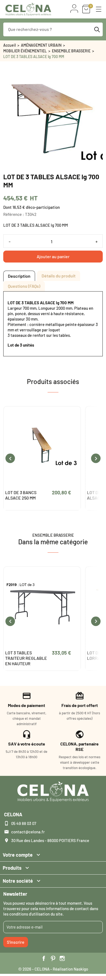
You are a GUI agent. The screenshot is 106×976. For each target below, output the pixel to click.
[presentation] (10, 458)
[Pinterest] (53, 958)
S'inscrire (15, 942)
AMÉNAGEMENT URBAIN (41, 45)
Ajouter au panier (53, 256)
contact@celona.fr (28, 831)
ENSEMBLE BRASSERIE (71, 51)
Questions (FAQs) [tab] (24, 286)
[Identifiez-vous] (74, 8)
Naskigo (81, 969)
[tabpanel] (53, 324)
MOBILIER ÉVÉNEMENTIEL (25, 51)
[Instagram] (62, 958)
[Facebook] (43, 958)
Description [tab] (19, 276)
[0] (86, 9)
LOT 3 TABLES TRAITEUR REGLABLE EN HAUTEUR (26, 658)
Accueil (9, 45)
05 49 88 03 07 (23, 823)
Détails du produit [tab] (59, 275)
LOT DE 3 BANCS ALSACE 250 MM (20, 495)
